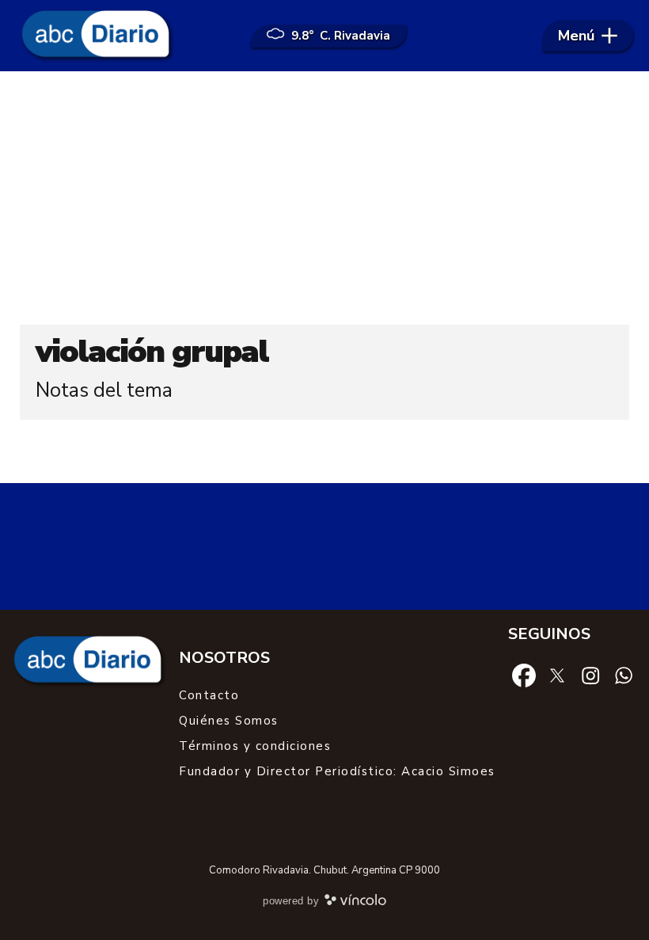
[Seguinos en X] (557, 675)
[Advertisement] (324, 198)
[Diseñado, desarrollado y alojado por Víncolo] (355, 902)
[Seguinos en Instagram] (590, 675)
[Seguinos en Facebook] (524, 675)
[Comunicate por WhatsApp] (624, 675)
